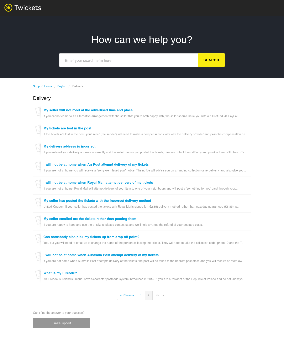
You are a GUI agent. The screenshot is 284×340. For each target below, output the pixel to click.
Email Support (61, 323)
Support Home (43, 86)
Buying (61, 86)
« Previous (127, 295)
